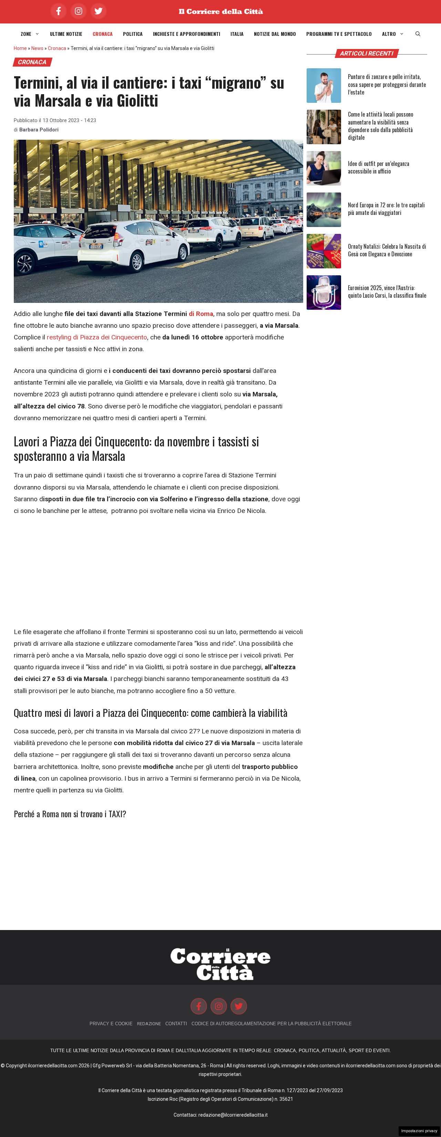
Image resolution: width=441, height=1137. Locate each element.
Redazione (149, 1023)
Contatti (176, 1023)
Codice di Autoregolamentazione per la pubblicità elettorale (272, 1023)
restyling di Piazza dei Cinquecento (96, 337)
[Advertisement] (158, 575)
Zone (26, 33)
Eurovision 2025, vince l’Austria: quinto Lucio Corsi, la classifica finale (387, 291)
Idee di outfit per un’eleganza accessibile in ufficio (378, 167)
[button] (417, 33)
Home (20, 48)
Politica (133, 33)
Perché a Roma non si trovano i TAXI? (70, 813)
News (37, 48)
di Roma (201, 314)
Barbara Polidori (39, 130)
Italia (237, 33)
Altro (389, 33)
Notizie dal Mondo (275, 33)
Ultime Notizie (66, 33)
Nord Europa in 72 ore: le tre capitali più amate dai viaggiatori (386, 209)
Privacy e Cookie (111, 1023)
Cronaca (103, 33)
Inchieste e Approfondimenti (186, 33)
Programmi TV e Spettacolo (339, 33)
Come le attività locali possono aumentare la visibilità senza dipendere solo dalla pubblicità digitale (380, 125)
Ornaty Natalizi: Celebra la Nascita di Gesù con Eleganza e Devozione (387, 250)
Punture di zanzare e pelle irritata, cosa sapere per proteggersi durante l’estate (387, 84)
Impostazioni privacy (419, 1131)
